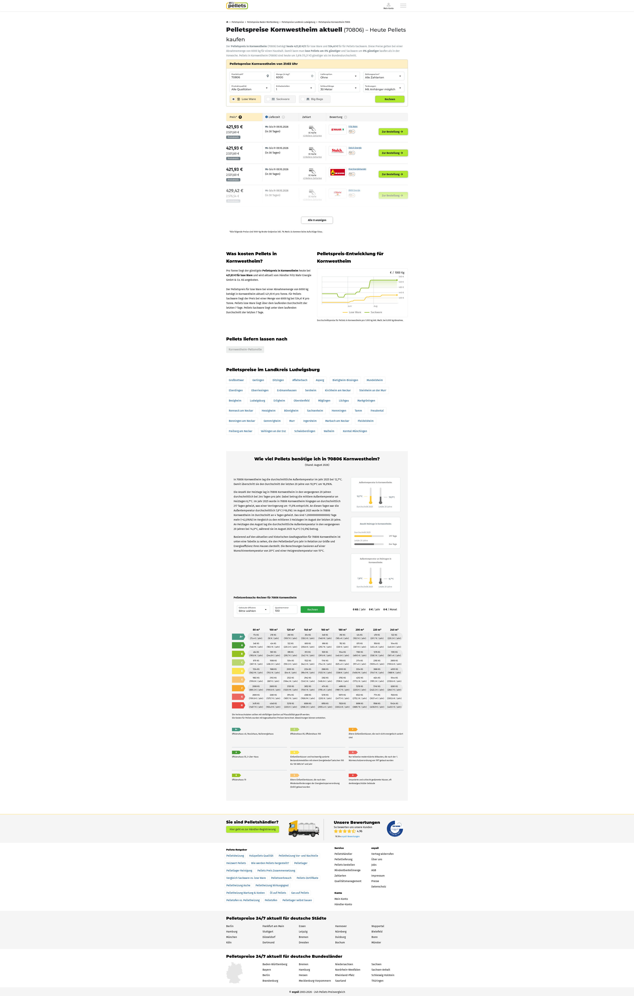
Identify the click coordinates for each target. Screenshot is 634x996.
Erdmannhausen (287, 390)
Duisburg (340, 937)
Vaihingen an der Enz (273, 431)
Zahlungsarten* (372, 74)
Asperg (320, 380)
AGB (373, 870)
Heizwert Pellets (236, 863)
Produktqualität (239, 86)
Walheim (329, 431)
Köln (228, 942)
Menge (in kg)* (283, 74)
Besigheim (235, 400)
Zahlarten (340, 875)
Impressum (378, 875)
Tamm (358, 410)
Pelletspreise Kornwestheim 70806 (334, 22)
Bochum (340, 942)
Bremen (303, 937)
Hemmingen (339, 410)
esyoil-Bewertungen (350, 836)
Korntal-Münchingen (355, 431)
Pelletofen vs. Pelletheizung (243, 900)
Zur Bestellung (391, 131)
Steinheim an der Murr (372, 390)
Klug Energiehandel (357, 169)
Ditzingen (278, 380)
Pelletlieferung (343, 859)
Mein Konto (341, 898)
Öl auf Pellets (278, 892)
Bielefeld (377, 931)
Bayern (267, 969)
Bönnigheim (291, 410)
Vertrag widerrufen (382, 853)
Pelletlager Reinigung (239, 870)
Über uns (376, 859)
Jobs (373, 864)
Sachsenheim (315, 410)
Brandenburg (270, 980)
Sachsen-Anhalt (380, 969)
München (231, 937)
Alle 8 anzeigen (317, 220)
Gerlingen (258, 380)
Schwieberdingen (304, 431)
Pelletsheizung (235, 855)
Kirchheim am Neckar (338, 390)
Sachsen (376, 964)
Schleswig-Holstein (382, 975)
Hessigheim (269, 410)
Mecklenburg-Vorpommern (315, 980)
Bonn (374, 937)
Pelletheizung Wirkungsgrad (272, 885)
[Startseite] (237, 5)
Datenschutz (378, 886)
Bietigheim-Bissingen (345, 380)
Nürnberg (340, 931)
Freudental (377, 410)
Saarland (340, 980)
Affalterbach (299, 380)
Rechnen (390, 99)
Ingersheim (310, 420)
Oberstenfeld (302, 400)
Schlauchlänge (327, 86)
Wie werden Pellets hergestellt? (270, 863)
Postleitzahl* (237, 74)
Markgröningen (366, 400)
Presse (375, 881)
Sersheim (310, 390)
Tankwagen (370, 86)
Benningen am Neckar (242, 420)
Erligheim (279, 400)
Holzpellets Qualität (261, 855)
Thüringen (377, 980)
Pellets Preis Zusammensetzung (276, 870)
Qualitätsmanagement (348, 881)
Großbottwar (236, 380)
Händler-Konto (343, 904)
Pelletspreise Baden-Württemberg (262, 22)
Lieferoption (326, 74)
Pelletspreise (238, 22)
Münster (376, 942)
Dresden (304, 942)
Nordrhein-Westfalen (347, 969)
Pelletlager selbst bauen (297, 900)
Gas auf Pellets (300, 892)
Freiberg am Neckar (240, 431)
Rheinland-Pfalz (344, 975)
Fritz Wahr (353, 126)
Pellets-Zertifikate (307, 878)
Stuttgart (268, 931)
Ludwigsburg (257, 400)
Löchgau (344, 400)
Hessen (303, 975)
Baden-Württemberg (275, 964)
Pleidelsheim (366, 420)
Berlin (229, 926)
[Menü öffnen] (403, 6)
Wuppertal (377, 926)
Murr (292, 420)
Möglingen (324, 400)
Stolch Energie (355, 148)
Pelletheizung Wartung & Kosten (245, 892)
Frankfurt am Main (273, 926)
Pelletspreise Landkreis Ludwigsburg (298, 22)
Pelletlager (300, 863)
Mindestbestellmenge (348, 870)
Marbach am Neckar (337, 420)
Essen (302, 926)
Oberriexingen (259, 390)
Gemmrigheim (272, 420)
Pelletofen (271, 900)
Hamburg (231, 931)
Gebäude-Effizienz (247, 608)
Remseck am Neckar (241, 410)
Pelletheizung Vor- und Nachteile (298, 855)
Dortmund (269, 942)
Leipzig (303, 931)
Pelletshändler (343, 853)
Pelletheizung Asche (238, 885)
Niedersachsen (344, 964)
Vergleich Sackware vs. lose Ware (246, 878)
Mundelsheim (375, 380)
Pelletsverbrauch (281, 878)
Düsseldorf (269, 937)
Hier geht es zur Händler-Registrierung (253, 829)
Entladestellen (283, 86)
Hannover (341, 926)
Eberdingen (236, 390)
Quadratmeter (282, 608)
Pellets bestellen (345, 864)
